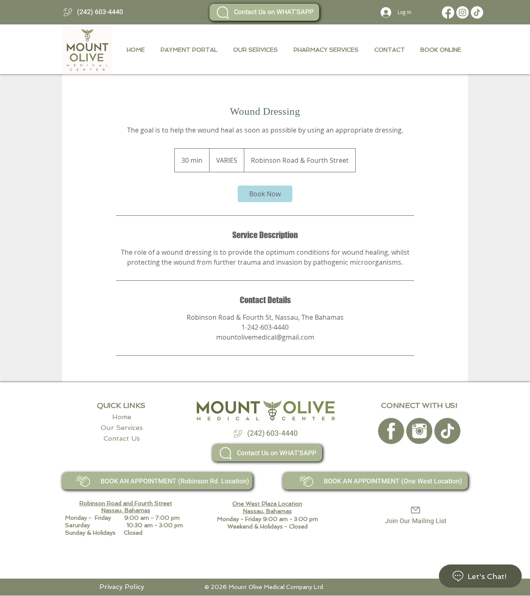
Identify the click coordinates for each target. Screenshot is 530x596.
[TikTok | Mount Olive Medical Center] (477, 12)
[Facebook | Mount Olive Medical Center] (448, 12)
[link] (265, 194)
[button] (439, 49)
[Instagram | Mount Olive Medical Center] (462, 12)
